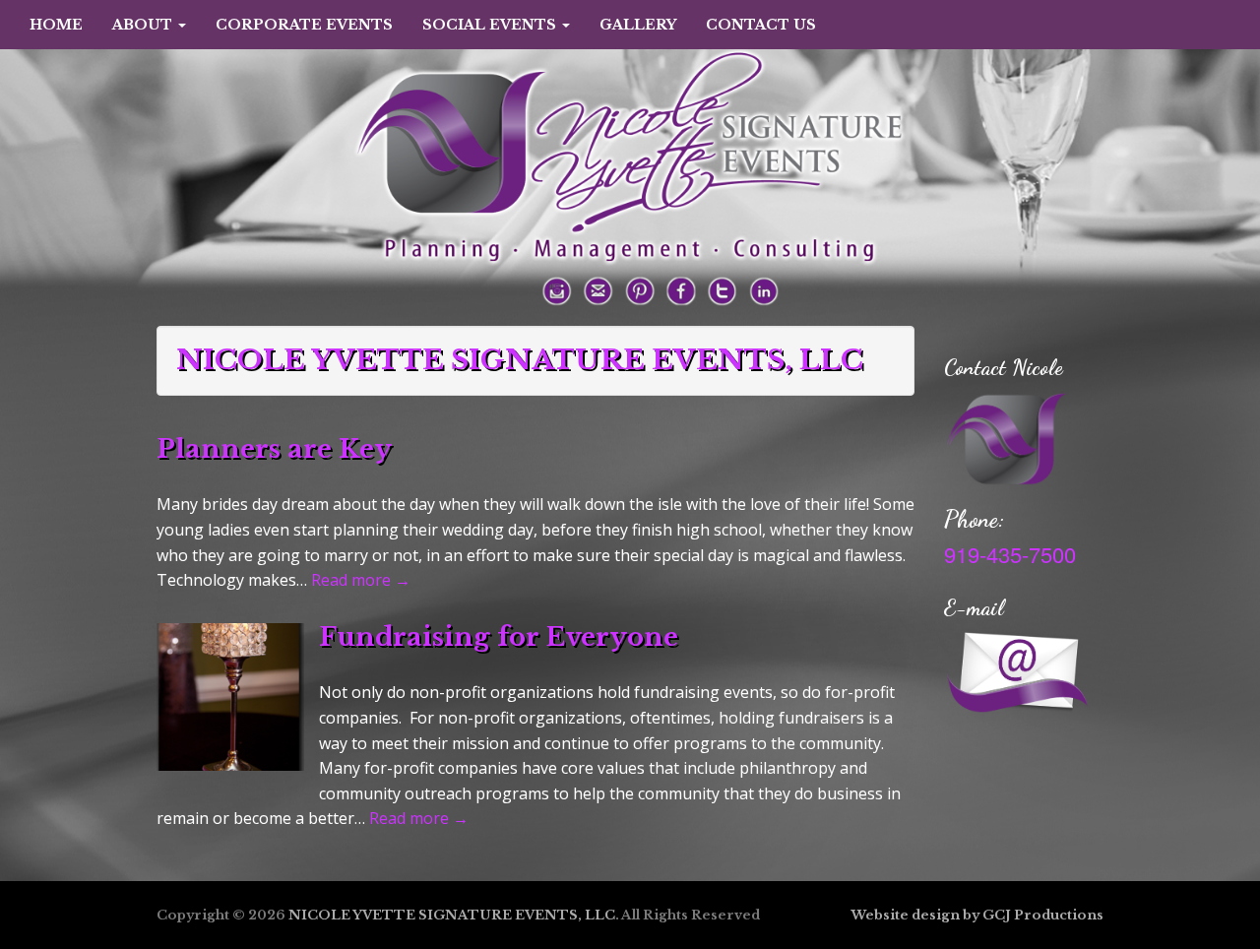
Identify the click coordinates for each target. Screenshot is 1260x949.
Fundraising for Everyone (498, 637)
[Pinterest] (640, 289)
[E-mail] (598, 289)
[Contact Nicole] (1008, 436)
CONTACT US (761, 24)
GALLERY (637, 24)
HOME (56, 24)
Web (866, 915)
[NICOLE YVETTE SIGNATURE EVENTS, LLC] (630, 134)
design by (945, 915)
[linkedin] (764, 289)
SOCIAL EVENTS (491, 24)
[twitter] (722, 289)
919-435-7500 (1010, 553)
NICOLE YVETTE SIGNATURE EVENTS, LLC (451, 915)
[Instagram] (557, 289)
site (896, 915)
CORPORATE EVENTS (304, 24)
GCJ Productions (1042, 915)
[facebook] (681, 289)
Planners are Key (274, 449)
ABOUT (144, 24)
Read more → (360, 580)
